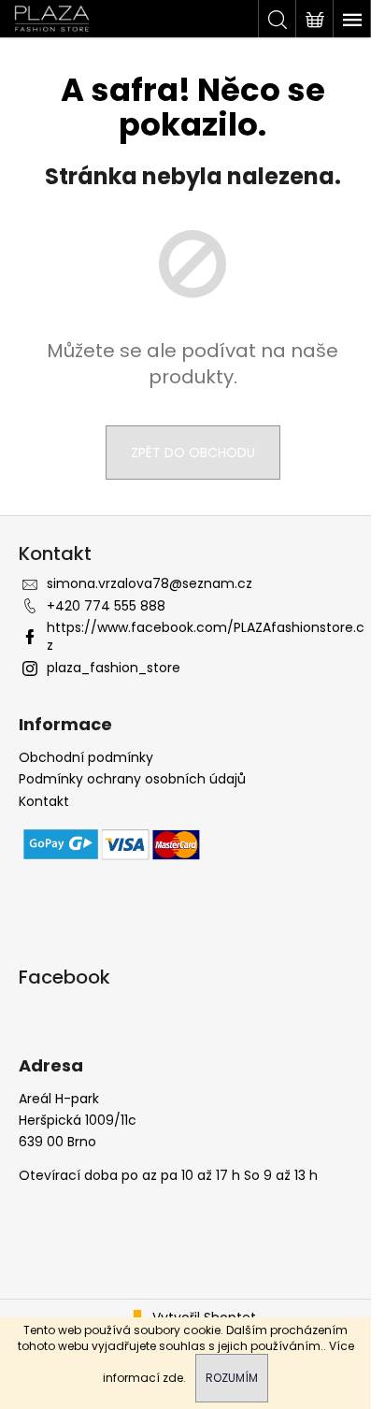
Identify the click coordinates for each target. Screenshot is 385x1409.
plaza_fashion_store (113, 667)
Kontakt (44, 802)
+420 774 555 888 (106, 606)
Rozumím (232, 1378)
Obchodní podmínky (86, 758)
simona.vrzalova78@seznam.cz (149, 583)
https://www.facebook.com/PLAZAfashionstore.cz (205, 636)
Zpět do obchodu (193, 452)
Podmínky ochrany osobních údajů (132, 779)
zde (173, 1378)
